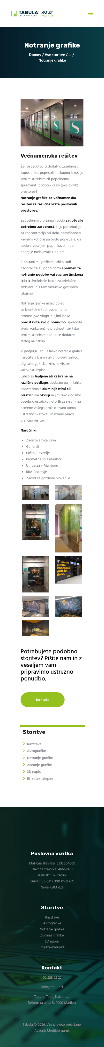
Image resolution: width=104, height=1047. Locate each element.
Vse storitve (55, 55)
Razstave (34, 744)
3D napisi (34, 772)
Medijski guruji (58, 1031)
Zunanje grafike (39, 765)
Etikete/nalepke (40, 779)
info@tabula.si (52, 987)
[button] (43, 699)
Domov (35, 55)
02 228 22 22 (52, 978)
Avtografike (36, 751)
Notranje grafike (40, 758)
